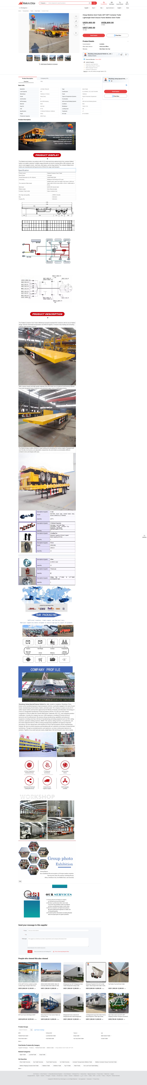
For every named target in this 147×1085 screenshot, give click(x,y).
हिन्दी (94, 1075)
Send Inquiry (93, 35)
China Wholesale (67, 1073)
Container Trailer (45, 10)
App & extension (110, 8)
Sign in (127, 4)
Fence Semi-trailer (22, 1038)
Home (19, 10)
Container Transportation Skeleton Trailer (82, 1062)
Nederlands (76, 1075)
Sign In (85, 71)
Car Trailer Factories (64, 1062)
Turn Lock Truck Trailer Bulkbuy (90, 1065)
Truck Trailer (37, 10)
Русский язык (60, 1075)
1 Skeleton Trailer (46, 1065)
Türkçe (103, 1075)
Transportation (26, 10)
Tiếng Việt (108, 1075)
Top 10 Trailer (67, 1065)
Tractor (75, 1033)
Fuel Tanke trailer (50, 1038)
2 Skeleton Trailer (57, 1065)
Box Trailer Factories (38, 1062)
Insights (112, 1073)
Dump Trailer (42, 1054)
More (19, 1068)
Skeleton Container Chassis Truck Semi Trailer (106, 1062)
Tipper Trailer (23, 1054)
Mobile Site (106, 1073)
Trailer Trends (77, 1065)
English (37, 1075)
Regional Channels (91, 1073)
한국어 (86, 1075)
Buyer (93, 8)
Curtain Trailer (104, 1038)
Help (101, 8)
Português (48, 1075)
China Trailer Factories (25, 1062)
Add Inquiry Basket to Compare (49, 64)
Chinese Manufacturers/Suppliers (55, 1073)
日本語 (90, 1075)
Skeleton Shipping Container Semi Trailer (29, 1065)
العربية (81, 1075)
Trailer (31, 10)
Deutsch (70, 1075)
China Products (43, 1073)
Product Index (100, 1073)
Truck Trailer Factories (51, 1062)
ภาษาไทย (98, 1075)
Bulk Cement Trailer (105, 1035)
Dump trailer (76, 1035)
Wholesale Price (75, 1073)
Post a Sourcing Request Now (61, 951)
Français (53, 1075)
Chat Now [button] (118, 35)
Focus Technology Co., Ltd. (63, 1079)
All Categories (23, 8)
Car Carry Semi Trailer (79, 1038)
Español (42, 1075)
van (102, 1033)
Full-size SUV (49, 1033)
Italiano (65, 1075)
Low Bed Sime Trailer (51, 1035)
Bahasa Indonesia (116, 1075)
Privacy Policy (96, 1079)
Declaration (89, 1079)
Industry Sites (83, 1073)
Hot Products (36, 1073)
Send (30, 951)
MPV (19, 1033)
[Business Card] (126, 85)
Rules (127, 8)
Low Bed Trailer (32, 1054)
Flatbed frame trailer (23, 1035)
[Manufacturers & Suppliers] (26, 3)
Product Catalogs (40, 1030)
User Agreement (82, 1079)
